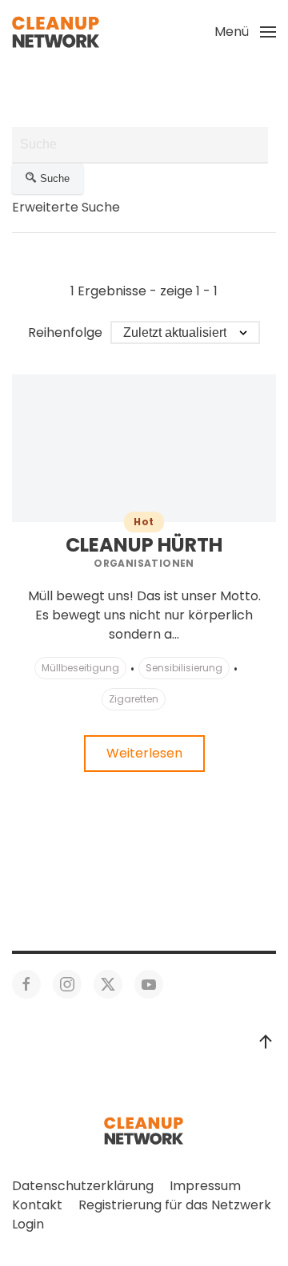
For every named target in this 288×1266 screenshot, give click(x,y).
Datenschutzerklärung (83, 1186)
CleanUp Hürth (144, 545)
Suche (55, 178)
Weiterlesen (144, 753)
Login (28, 1224)
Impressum (205, 1186)
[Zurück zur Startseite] (56, 32)
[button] (245, 32)
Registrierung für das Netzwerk (174, 1205)
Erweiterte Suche (66, 207)
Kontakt (37, 1205)
